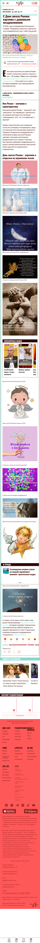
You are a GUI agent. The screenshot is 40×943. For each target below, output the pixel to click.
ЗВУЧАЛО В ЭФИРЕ (31, 756)
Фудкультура (5, 760)
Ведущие (4, 769)
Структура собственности (19, 774)
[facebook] (9, 652)
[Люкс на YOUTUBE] (7, 3)
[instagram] (12, 805)
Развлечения (20, 728)
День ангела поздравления (18, 645)
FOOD (4, 748)
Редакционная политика (19, 786)
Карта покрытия (6, 777)
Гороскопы (18, 736)
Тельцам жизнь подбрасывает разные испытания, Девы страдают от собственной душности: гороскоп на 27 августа (22, 574)
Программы (5, 772)
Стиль (29, 736)
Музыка (4, 742)
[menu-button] (3, 3)
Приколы (17, 731)
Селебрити (5, 734)
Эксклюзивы (6, 739)
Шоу (3, 736)
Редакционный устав (19, 782)
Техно (16, 756)
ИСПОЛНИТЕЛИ (31, 753)
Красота (29, 733)
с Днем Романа (19, 635)
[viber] (19, 652)
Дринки (4, 753)
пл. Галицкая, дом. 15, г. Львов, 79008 (16, 893)
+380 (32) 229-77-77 (9, 867)
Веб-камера (5, 775)
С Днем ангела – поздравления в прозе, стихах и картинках (18, 94)
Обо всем (17, 751)
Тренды (29, 738)
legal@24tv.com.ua (9, 880)
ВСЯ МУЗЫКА (30, 751)
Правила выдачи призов (19, 790)
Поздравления (19, 753)
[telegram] (4, 652)
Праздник (31, 645)
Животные (17, 734)
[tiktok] (28, 805)
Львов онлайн (6, 780)
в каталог (20, 716)
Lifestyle (5, 645)
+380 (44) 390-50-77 (9, 874)
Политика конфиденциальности (20, 778)
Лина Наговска (7, 11)
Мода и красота (31, 729)
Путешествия (18, 759)
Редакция (17, 800)
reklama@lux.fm (8, 887)
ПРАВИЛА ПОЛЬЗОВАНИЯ (18, 770)
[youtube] (33, 805)
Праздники (18, 739)
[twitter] (14, 652)
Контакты (17, 794)
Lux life (5, 766)
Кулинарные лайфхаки (5, 757)
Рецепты (4, 751)
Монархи (4, 731)
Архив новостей (19, 797)
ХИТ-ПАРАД (30, 759)
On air (30, 748)
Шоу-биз (6, 728)
